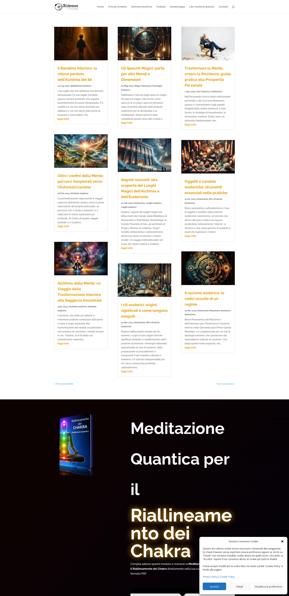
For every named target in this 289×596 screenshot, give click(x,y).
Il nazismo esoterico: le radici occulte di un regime (204, 298)
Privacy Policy (210, 576)
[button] (282, 541)
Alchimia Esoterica (141, 7)
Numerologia (177, 7)
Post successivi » (226, 383)
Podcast (161, 7)
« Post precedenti (63, 383)
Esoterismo (139, 203)
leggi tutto (63, 119)
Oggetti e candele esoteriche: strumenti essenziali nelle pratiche (206, 187)
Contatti (223, 7)
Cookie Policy (227, 576)
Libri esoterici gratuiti (201, 7)
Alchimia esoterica (78, 306)
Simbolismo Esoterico (81, 86)
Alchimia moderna (79, 193)
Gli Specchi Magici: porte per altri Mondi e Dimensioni (142, 74)
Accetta (214, 586)
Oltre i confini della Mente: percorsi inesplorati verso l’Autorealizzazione (81, 181)
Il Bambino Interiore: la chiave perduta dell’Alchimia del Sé (77, 74)
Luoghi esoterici (153, 203)
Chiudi (239, 586)
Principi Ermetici (117, 7)
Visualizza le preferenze (268, 586)
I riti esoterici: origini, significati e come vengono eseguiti (144, 310)
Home (100, 7)
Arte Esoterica (203, 91)
